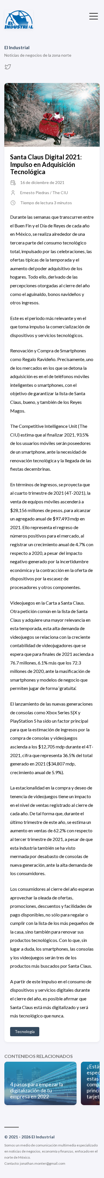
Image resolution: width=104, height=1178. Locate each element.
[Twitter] (7, 68)
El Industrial (16, 47)
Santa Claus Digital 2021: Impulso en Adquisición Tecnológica (46, 164)
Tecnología (25, 1031)
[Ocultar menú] (94, 15)
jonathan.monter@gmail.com (42, 1163)
